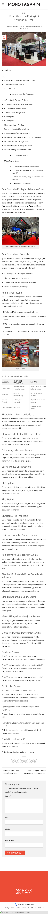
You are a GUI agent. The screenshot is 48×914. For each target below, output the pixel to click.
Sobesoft (21, 904)
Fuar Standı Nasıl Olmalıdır (15, 84)
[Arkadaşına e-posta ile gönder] (26, 761)
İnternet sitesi (9, 840)
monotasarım (30, 752)
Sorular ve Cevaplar (21, 155)
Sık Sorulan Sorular (13, 161)
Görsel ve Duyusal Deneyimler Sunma (19, 150)
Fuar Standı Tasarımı (13, 89)
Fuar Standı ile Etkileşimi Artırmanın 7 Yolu (20, 80)
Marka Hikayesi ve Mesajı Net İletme (19, 145)
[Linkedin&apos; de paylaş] (35, 761)
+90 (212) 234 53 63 (37, 907)
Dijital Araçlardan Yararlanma (16, 108)
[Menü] (2, 4)
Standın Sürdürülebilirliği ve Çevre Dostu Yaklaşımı (23, 137)
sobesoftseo (10, 27)
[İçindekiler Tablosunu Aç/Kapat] (4, 77)
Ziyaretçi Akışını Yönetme (15, 125)
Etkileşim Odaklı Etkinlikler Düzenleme (19, 104)
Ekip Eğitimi (10, 117)
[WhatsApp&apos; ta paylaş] (13, 761)
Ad (6, 817)
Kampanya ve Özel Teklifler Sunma (18, 133)
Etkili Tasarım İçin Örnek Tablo (24, 94)
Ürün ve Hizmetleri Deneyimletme (17, 129)
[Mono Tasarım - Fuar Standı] (24, 4)
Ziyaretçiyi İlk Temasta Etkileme (17, 100)
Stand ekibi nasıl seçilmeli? (23, 183)
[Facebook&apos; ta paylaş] (17, 761)
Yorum (7, 796)
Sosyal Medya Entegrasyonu (15, 112)
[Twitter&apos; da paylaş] (22, 761)
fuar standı (10, 258)
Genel (24, 13)
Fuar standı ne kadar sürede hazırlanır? (27, 167)
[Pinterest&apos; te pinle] (31, 761)
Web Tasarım (29, 904)
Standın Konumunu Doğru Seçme (18, 141)
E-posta (8, 829)
